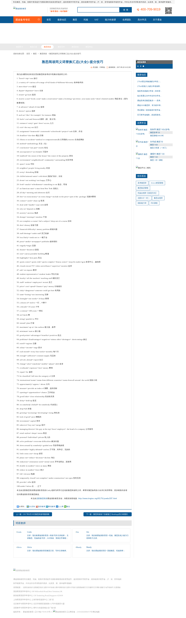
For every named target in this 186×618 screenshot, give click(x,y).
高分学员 (142, 19)
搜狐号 (102, 587)
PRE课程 (154, 203)
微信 (68, 506)
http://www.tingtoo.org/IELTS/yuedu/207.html (97, 498)
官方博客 (96, 587)
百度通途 (117, 587)
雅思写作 (61, 47)
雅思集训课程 (143, 188)
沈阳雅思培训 (42, 498)
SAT (96, 19)
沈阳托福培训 (28, 587)
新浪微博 (41, 506)
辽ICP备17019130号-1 (43, 612)
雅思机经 (75, 47)
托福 (86, 19)
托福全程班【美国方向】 (147, 193)
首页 (49, 19)
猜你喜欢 (141, 176)
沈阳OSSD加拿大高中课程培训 (54, 587)
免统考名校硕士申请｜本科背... (149, 91)
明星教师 (21, 523)
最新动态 (61, 19)
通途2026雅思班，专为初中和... (149, 105)
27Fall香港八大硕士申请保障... (149, 86)
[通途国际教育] (19, 9)
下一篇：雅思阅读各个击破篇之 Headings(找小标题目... (107, 514)
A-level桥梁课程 (157, 183)
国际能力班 (142, 203)
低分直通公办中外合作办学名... (149, 96)
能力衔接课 (110, 19)
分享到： (22, 506)
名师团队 (126, 19)
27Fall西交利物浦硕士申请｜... (149, 81)
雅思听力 (19, 47)
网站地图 (96, 612)
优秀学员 (141, 123)
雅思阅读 (47, 47)
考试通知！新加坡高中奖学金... (149, 110)
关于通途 (157, 19)
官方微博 (89, 587)
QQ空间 (32, 506)
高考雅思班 (142, 183)
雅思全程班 (158, 198)
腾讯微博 (51, 506)
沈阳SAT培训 (71, 587)
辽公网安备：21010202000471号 (79, 612)
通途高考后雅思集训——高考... (149, 101)
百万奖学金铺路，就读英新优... (149, 115)
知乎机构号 (109, 587)
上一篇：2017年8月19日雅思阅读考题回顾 (32, 514)
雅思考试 (89, 47)
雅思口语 (33, 47)
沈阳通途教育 (81, 587)
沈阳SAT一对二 (144, 198)
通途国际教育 (28, 612)
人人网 (60, 506)
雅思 (75, 19)
